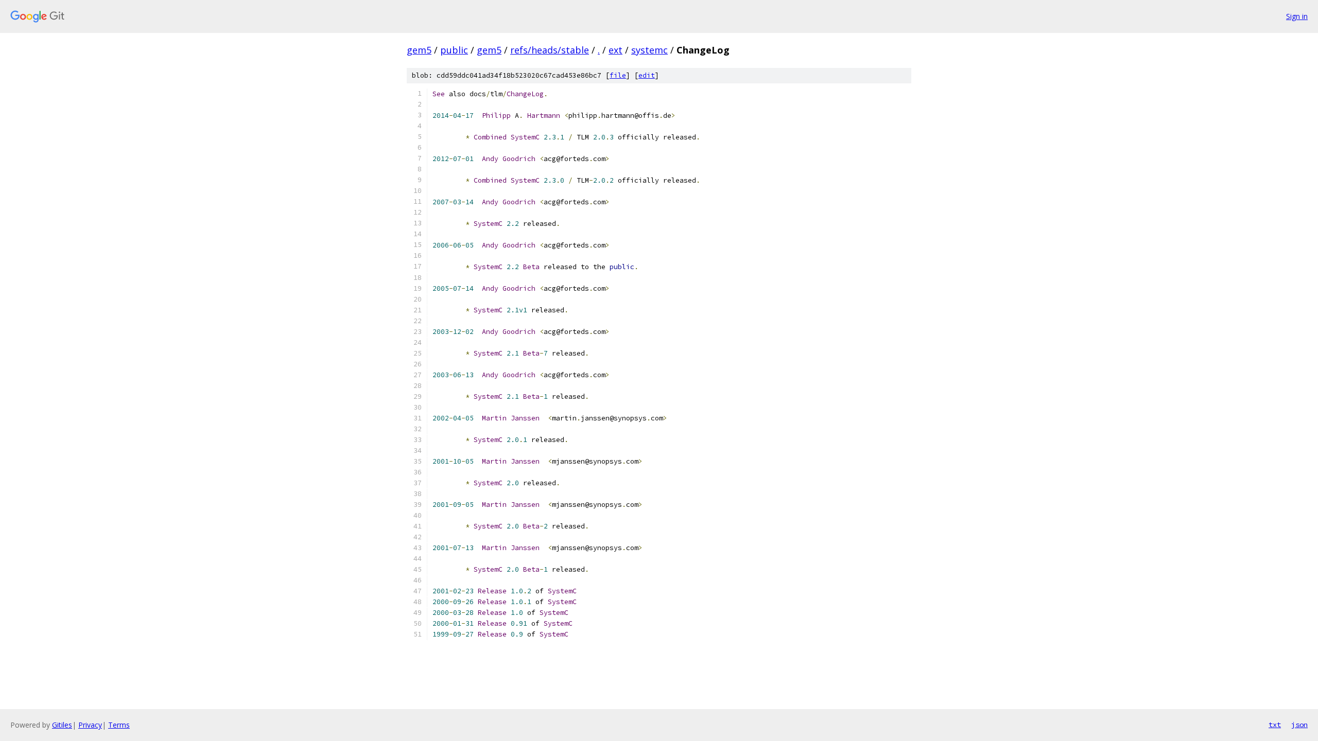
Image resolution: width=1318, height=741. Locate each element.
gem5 (419, 50)
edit (646, 75)
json (1299, 724)
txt (1275, 724)
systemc (649, 50)
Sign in (1297, 16)
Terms (119, 725)
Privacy (90, 725)
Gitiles (62, 725)
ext (615, 50)
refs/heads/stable (549, 50)
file (618, 75)
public (454, 50)
